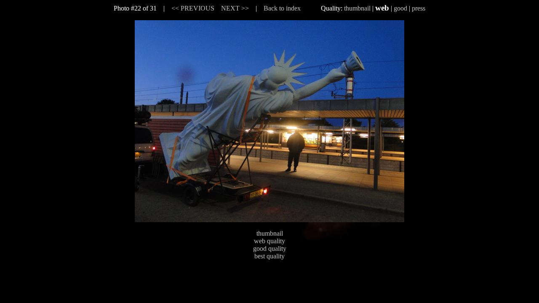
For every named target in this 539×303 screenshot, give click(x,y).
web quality (269, 241)
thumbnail (357, 8)
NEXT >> (235, 8)
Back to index (282, 8)
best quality (269, 256)
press (418, 8)
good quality (269, 248)
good (400, 8)
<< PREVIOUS (192, 8)
